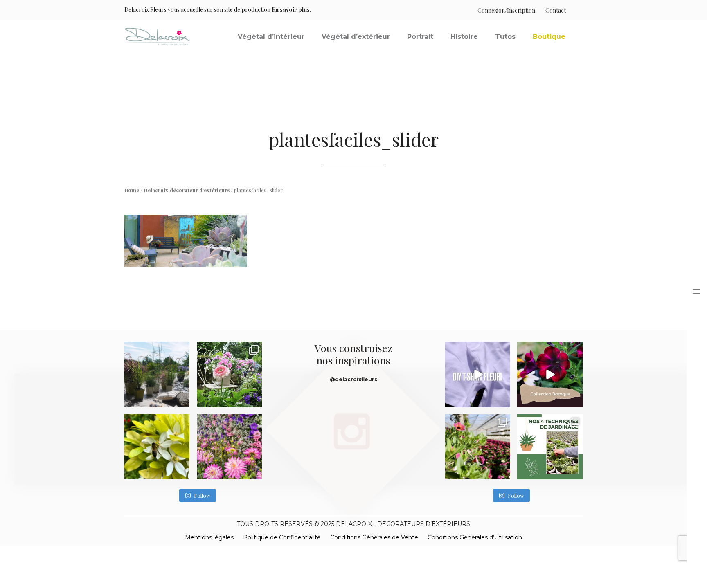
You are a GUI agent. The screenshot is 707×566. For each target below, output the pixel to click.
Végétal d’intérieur (271, 36)
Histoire (464, 36)
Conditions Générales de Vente (374, 537)
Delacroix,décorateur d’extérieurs (187, 189)
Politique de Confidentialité (282, 537)
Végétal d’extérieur (356, 36)
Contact (555, 10)
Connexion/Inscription (506, 10)
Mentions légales (209, 537)
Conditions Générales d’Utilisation (475, 537)
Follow (202, 495)
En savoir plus (291, 9)
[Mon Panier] (574, 10)
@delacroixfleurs (353, 379)
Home (131, 189)
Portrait (420, 36)
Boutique (549, 36)
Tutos (505, 36)
